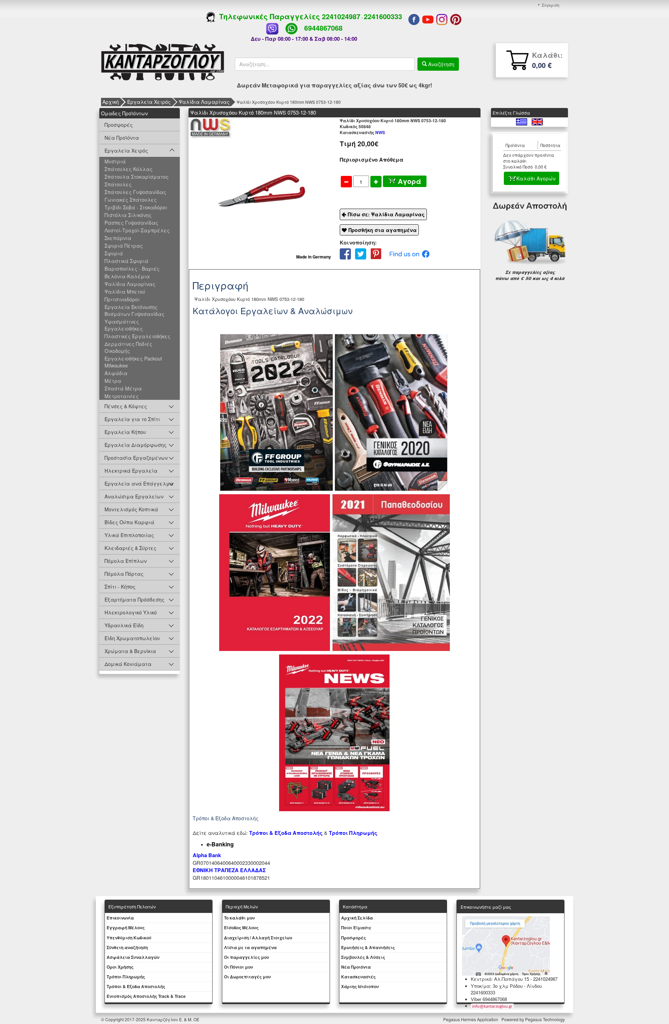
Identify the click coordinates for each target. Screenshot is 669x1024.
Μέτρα (113, 380)
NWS (362, 132)
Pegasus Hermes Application (471, 1019)
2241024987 (341, 16)
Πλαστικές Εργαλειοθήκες (137, 336)
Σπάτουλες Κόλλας (129, 168)
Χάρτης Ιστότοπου (360, 986)
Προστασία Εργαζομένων (136, 457)
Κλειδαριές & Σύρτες (130, 547)
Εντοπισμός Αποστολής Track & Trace (146, 996)
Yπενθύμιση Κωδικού (129, 937)
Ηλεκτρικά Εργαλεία (131, 470)
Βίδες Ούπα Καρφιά (129, 522)
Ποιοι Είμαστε (356, 927)
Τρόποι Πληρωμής (353, 833)
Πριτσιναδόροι (122, 299)
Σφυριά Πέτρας (124, 245)
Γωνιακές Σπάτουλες (131, 199)
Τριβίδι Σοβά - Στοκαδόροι (136, 207)
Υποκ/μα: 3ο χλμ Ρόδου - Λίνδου (506, 986)
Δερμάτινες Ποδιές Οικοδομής (128, 347)
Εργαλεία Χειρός (149, 101)
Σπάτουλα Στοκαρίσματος (137, 176)
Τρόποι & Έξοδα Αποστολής (136, 986)
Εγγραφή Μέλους (126, 927)
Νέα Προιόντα (356, 967)
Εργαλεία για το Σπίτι (132, 419)
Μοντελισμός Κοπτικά (131, 509)
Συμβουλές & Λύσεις (363, 957)
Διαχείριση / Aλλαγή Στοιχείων (258, 937)
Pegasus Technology (545, 1019)
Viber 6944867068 (489, 999)
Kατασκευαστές (358, 976)
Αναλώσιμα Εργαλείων (134, 496)
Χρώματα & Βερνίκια (130, 650)
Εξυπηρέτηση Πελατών (132, 906)
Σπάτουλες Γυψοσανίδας (135, 191)
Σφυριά (114, 253)
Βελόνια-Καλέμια (127, 276)
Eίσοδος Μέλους (241, 927)
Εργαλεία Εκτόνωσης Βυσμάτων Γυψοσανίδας (134, 310)
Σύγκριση (550, 5)
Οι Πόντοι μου (238, 967)
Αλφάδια (116, 373)
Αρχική (110, 101)
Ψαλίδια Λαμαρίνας (204, 101)
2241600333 (383, 16)
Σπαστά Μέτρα (123, 388)
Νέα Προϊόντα (122, 137)
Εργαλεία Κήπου (125, 431)
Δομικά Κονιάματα (128, 663)
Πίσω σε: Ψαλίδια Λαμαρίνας (386, 214)
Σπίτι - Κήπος (120, 586)
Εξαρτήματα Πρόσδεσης (134, 599)
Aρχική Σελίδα (357, 918)
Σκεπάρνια (118, 237)
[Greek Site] (522, 121)
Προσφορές (119, 124)
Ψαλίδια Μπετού (125, 291)
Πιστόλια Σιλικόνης (128, 214)
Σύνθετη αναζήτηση (127, 947)
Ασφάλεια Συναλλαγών (133, 957)
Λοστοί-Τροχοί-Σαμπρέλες (137, 230)
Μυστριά (115, 161)
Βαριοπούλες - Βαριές (132, 268)
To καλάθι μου (239, 918)
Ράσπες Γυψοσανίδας (131, 222)
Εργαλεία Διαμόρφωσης (136, 444)
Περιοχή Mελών (242, 906)
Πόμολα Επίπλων (126, 560)
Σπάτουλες (118, 184)
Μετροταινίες (122, 396)
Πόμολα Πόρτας (124, 573)
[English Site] (537, 121)
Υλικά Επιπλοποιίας (129, 535)
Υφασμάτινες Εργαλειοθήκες (124, 325)
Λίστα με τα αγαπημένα (250, 947)
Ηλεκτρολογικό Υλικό (131, 612)
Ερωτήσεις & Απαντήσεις (368, 947)
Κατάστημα (355, 906)
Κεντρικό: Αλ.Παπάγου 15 (500, 979)
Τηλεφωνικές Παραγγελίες (268, 16)
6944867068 (323, 28)
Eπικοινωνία (120, 918)
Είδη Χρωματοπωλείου (132, 638)
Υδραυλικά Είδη (124, 625)
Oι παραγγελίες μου (246, 957)
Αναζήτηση (440, 64)
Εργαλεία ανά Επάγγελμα (139, 483)
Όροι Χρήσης (120, 967)
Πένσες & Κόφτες (126, 406)
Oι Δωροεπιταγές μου (247, 976)
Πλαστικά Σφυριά (126, 260)
